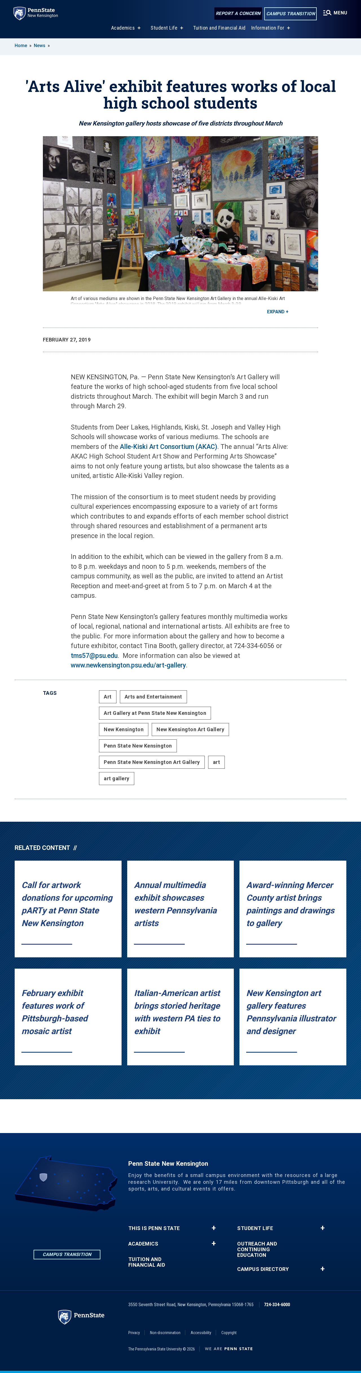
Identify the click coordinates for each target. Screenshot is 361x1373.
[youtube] (96, 1227)
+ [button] (214, 1228)
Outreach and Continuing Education (257, 1249)
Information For (268, 28)
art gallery (116, 778)
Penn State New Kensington (138, 746)
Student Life (164, 28)
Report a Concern (238, 13)
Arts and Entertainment (153, 697)
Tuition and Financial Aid (219, 28)
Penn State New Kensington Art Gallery (152, 762)
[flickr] (81, 1227)
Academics (123, 28)
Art (108, 697)
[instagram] (67, 1227)
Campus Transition (290, 13)
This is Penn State (154, 1228)
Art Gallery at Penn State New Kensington (155, 713)
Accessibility (201, 1332)
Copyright (229, 1332)
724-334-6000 (277, 1304)
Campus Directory (263, 1269)
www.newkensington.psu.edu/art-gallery (128, 665)
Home (21, 45)
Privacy (134, 1332)
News (39, 45)
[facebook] (52, 1227)
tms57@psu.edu (94, 656)
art (216, 762)
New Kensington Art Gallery (190, 729)
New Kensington (124, 729)
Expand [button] (276, 311)
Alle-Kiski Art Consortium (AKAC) (167, 447)
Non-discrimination (165, 1332)
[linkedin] (37, 1227)
